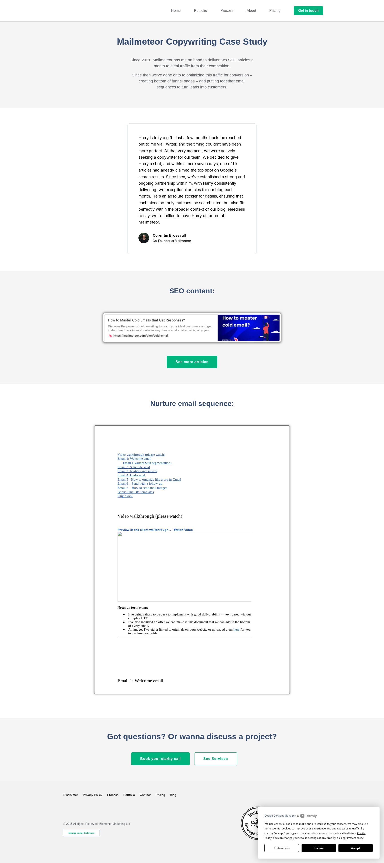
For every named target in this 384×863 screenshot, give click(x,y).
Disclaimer (70, 795)
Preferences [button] (354, 838)
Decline (319, 848)
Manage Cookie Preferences (81, 833)
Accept (355, 848)
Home (176, 10)
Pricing (274, 10)
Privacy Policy (92, 795)
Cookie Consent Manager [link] (280, 815)
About (251, 10)
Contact (145, 795)
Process (226, 10)
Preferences (282, 848)
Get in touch (308, 10)
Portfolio (200, 10)
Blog (173, 795)
